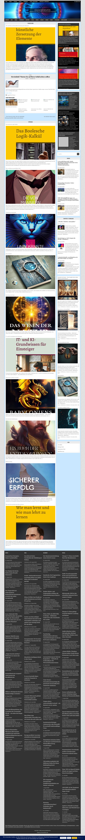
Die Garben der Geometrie (11, 106)
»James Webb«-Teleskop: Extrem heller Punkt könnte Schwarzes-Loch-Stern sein (70, 650)
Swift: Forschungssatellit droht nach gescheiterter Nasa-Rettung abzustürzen (70, 572)
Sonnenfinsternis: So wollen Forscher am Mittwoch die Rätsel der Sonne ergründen (70, 670)
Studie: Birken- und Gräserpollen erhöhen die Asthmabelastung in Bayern (51, 590)
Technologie (21, 20)
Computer (27, 20)
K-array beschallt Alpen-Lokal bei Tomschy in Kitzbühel (31, 675)
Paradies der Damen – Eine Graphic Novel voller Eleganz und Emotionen (68, 283)
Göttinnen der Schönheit (64, 24)
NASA (12, 20)
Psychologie (57, 20)
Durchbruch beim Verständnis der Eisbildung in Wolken (33, 555)
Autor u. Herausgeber (34, 1)
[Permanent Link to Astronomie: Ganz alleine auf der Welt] (37, 103)
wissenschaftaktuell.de (42, 10)
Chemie (51, 20)
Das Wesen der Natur (10, 207)
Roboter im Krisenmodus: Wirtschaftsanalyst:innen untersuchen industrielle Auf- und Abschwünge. (67, 94)
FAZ (11, 95)
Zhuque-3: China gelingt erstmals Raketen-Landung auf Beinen (70, 610)
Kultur (20, 1)
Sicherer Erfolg (9, 373)
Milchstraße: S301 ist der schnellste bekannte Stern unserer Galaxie (70, 592)
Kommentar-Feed (61, 454)
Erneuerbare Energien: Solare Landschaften (66, 188)
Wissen (10, 1)
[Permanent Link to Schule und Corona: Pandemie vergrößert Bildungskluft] (24, 103)
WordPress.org (61, 456)
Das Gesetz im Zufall (63, 45)
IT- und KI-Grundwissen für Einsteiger (14, 248)
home (6, 1)
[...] (49, 69)
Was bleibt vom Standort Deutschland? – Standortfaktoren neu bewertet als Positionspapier (67, 115)
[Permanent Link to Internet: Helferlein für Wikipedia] (49, 103)
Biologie (42, 20)
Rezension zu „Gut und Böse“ (64, 314)
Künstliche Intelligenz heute (63, 412)
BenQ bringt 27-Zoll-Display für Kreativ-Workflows (66, 244)
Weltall (16, 20)
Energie (37, 20)
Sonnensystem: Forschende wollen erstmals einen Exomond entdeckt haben (70, 748)
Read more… (45, 569)
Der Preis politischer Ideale (11, 504)
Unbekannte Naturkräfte (11, 124)
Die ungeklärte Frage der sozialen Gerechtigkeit (15, 460)
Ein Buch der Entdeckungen (11, 330)
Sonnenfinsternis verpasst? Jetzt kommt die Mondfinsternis (13, 672)
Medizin (47, 20)
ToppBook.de (25, 1)
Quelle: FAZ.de (9, 93)
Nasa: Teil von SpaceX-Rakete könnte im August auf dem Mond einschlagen (70, 768)
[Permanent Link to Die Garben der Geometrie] (11, 102)
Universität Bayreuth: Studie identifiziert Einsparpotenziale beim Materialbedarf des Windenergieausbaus (68, 168)
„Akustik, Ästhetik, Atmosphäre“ (67, 227)
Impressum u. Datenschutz (44, 1)
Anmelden (60, 450)
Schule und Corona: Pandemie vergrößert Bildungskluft (22, 110)
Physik (32, 20)
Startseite (7, 20)
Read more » (75, 310)
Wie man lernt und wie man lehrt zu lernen (15, 416)
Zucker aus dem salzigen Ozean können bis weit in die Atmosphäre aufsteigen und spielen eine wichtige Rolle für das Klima (32, 617)
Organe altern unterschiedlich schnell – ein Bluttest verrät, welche (51, 700)
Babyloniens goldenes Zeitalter (12, 289)
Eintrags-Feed (61, 452)
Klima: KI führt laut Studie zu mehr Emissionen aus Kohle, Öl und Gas (33, 596)
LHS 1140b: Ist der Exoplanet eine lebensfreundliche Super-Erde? (70, 786)
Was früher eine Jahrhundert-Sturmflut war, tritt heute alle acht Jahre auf (32, 714)
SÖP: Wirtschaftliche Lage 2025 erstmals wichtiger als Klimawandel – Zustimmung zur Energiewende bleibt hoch (68, 205)
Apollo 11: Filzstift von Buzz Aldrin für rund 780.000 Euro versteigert (71, 805)
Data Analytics (9, 165)
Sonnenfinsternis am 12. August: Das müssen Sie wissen (69, 729)
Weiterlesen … (61, 184)
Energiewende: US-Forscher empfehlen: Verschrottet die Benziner (32, 638)
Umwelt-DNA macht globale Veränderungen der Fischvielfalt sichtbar (32, 695)
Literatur (15, 1)
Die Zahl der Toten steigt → (50, 116)
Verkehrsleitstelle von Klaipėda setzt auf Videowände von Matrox (68, 263)
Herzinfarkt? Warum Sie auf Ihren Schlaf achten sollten (30, 77)
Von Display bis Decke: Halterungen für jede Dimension (12, 570)
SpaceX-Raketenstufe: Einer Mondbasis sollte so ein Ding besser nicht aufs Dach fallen (70, 710)
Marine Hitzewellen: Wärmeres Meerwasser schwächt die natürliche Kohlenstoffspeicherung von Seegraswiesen (13, 730)
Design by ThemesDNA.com (42, 829)
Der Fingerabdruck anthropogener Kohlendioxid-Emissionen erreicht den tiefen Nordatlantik (13, 591)
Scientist (26, 78)
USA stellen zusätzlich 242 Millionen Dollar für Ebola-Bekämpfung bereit (51, 760)
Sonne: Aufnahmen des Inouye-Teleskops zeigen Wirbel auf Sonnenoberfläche (71, 691)
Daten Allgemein (64, 20)
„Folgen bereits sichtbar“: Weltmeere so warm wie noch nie (12, 653)
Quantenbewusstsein (10, 25)
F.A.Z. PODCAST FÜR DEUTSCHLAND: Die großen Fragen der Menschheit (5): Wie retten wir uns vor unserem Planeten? (13, 615)
